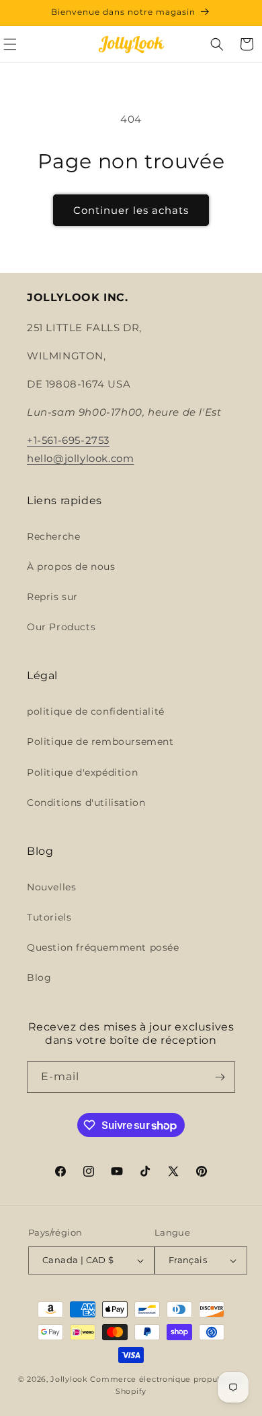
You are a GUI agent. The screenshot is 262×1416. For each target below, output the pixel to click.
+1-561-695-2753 (68, 440)
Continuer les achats (131, 210)
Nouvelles (51, 887)
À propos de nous (71, 566)
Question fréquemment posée (103, 947)
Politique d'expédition (82, 772)
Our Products (61, 627)
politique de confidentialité (96, 711)
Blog (39, 977)
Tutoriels (49, 917)
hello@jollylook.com (80, 458)
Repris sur (52, 597)
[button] (217, 44)
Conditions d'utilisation (86, 802)
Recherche (53, 536)
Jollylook (68, 1379)
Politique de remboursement (100, 741)
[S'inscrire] (219, 1077)
